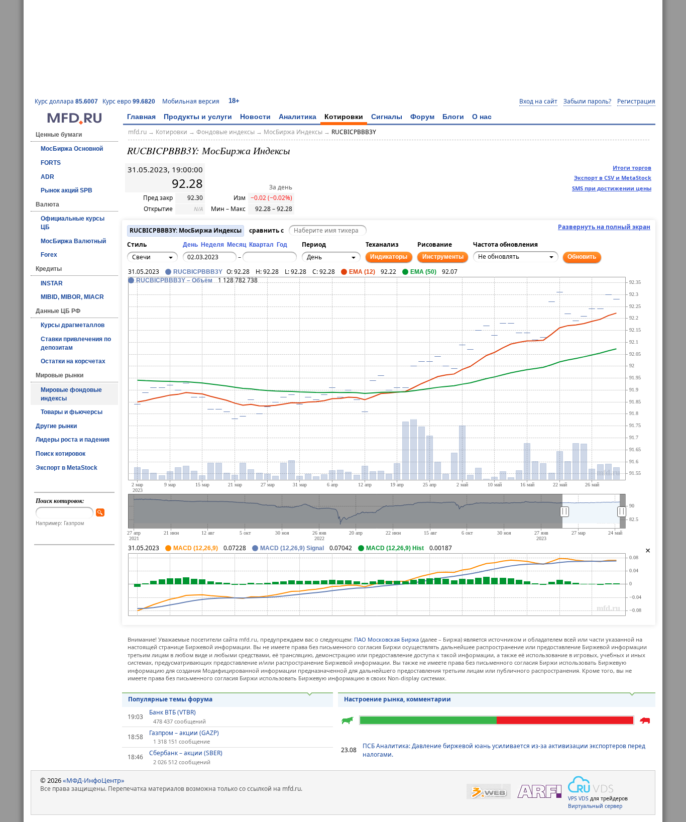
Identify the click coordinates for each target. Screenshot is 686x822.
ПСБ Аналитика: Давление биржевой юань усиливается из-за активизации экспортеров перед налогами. (504, 750)
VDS (584, 798)
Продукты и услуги (198, 117)
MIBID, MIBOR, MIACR (72, 296)
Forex (49, 254)
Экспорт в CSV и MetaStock (612, 177)
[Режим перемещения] (136, 291)
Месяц (236, 244)
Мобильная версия (190, 101)
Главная (141, 117)
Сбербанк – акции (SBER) (185, 753)
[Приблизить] (180, 291)
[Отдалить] (180, 302)
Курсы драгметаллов (72, 325)
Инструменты (443, 256)
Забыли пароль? (587, 101)
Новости (255, 117)
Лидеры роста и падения (72, 439)
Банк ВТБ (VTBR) (172, 712)
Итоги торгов (632, 167)
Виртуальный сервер (595, 805)
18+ (234, 101)
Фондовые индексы (225, 132)
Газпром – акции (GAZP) (184, 733)
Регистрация (636, 101)
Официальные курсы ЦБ (72, 223)
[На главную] (74, 122)
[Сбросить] (158, 297)
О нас (482, 117)
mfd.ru (137, 132)
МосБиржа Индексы (293, 132)
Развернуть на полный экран (604, 227)
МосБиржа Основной (72, 148)
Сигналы (386, 117)
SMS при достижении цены (611, 188)
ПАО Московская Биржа (386, 639)
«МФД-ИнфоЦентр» (94, 780)
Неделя (212, 244)
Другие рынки (56, 426)
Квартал (261, 244)
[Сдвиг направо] (169, 297)
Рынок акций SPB (66, 190)
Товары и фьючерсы (71, 412)
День (190, 244)
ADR (47, 176)
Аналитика (297, 117)
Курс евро (128, 101)
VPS (572, 798)
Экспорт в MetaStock (66, 467)
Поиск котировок (60, 453)
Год (282, 244)
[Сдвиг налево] (147, 297)
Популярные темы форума (170, 699)
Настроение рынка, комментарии (397, 699)
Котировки (343, 117)
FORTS (51, 162)
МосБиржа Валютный (73, 241)
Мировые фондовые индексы (71, 394)
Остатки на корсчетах (73, 361)
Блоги (453, 117)
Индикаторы (388, 256)
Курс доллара (66, 101)
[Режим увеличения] (136, 302)
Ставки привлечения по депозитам (76, 343)
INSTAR (52, 283)
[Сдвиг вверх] (158, 286)
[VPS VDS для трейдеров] (590, 784)
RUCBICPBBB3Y (353, 132)
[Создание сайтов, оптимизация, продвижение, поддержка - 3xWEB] (489, 791)
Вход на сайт (538, 101)
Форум (422, 117)
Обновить (581, 256)
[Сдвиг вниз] (158, 308)
